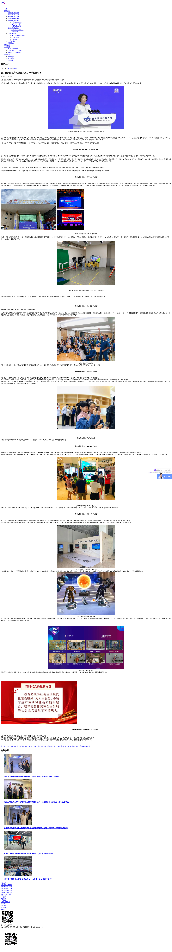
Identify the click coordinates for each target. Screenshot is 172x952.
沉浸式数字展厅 (16, 24)
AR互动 (3, 898)
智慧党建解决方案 (13, 16)
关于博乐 (7, 54)
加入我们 (11, 58)
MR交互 (3, 900)
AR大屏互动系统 (13, 48)
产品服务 (3, 896)
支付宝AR (14, 31)
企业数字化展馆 (16, 26)
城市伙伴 (11, 60)
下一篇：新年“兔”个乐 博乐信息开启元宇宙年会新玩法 (72, 746)
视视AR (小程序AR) (17, 30)
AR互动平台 (12, 41)
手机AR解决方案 (13, 28)
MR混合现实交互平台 (18, 35)
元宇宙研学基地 (16, 22)
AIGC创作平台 (5, 902)
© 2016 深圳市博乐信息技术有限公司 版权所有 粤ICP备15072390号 (22, 927)
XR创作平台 (15, 37)
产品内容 (7, 47)
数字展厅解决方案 (13, 20)
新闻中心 (3, 907)
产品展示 (14, 39)
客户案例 (7, 45)
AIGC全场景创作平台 (15, 52)
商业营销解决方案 (13, 18)
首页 (5, 9)
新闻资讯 (11, 56)
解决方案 (7, 11)
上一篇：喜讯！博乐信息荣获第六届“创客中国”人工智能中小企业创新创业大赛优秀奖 (28, 746)
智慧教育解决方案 (13, 13)
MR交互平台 (12, 33)
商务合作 (3, 909)
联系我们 (3, 905)
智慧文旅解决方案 (13, 14)
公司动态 (15, 68)
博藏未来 (11, 43)
